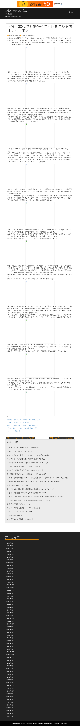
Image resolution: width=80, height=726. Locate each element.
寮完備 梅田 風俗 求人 (16, 515)
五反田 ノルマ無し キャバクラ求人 (18, 422)
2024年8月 (10, 596)
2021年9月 (10, 694)
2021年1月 (10, 716)
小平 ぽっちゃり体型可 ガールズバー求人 (24, 466)
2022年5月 (10, 671)
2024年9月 (10, 593)
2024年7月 (10, 599)
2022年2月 (10, 680)
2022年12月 (10, 652)
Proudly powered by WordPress (42, 723)
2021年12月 (10, 685)
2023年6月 (10, 635)
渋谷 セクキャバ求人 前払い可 (20, 438)
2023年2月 (10, 646)
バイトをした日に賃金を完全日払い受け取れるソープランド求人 (31, 489)
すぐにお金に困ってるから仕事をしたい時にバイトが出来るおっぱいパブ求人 (36, 496)
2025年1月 (10, 582)
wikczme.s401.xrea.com (28, 35)
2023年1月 (10, 649)
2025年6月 (10, 568)
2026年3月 (10, 543)
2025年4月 (10, 574)
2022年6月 (10, 668)
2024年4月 (10, 607)
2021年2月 (10, 713)
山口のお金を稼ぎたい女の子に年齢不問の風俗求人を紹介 (23, 420)
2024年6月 (10, 601)
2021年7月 (10, 699)
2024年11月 (10, 588)
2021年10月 (10, 691)
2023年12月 (10, 618)
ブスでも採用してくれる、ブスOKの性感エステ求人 (22, 428)
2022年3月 (10, 677)
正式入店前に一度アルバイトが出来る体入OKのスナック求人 (30, 500)
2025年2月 (10, 579)
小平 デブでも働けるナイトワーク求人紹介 (24, 508)
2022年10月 (10, 657)
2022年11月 (10, 654)
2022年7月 (10, 666)
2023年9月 (10, 627)
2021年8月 (10, 696)
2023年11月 (10, 621)
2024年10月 (10, 590)
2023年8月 (10, 629)
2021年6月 (10, 702)
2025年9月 (10, 560)
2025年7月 (10, 565)
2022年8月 (10, 663)
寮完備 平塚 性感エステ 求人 (18, 485)
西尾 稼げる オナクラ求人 (61, 438)
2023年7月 (10, 632)
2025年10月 (10, 557)
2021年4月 (10, 708)
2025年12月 (10, 551)
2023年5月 (10, 638)
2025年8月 (10, 562)
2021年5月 (10, 705)
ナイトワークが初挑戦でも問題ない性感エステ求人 (27, 459)
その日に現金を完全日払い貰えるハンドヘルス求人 (27, 470)
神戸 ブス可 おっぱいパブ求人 (20, 511)
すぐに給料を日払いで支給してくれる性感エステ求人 (27, 493)
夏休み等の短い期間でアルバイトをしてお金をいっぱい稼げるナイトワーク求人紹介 (38, 478)
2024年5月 (10, 604)
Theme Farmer (63, 723)
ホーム (71, 12)
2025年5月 (10, 571)
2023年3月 (10, 643)
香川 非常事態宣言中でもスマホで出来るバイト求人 (22, 425)
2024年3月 (10, 610)
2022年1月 (10, 682)
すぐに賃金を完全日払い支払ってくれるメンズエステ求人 (29, 455)
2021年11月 (10, 688)
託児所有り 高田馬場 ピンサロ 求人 (21, 519)
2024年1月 (10, 615)
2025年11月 (10, 554)
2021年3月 (10, 710)
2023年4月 (10, 641)
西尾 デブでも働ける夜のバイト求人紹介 (24, 447)
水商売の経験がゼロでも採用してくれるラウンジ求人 (27, 474)
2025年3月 (10, 576)
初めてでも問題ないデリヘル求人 (20, 451)
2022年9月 (10, 660)
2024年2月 (10, 613)
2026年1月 (10, 548)
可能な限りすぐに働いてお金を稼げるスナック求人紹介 (28, 463)
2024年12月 (10, 585)
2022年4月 (10, 674)
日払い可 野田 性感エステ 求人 (19, 504)
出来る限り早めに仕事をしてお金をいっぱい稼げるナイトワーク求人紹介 (34, 481)
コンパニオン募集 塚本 (14, 431)
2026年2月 (10, 546)
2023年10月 (10, 624)
